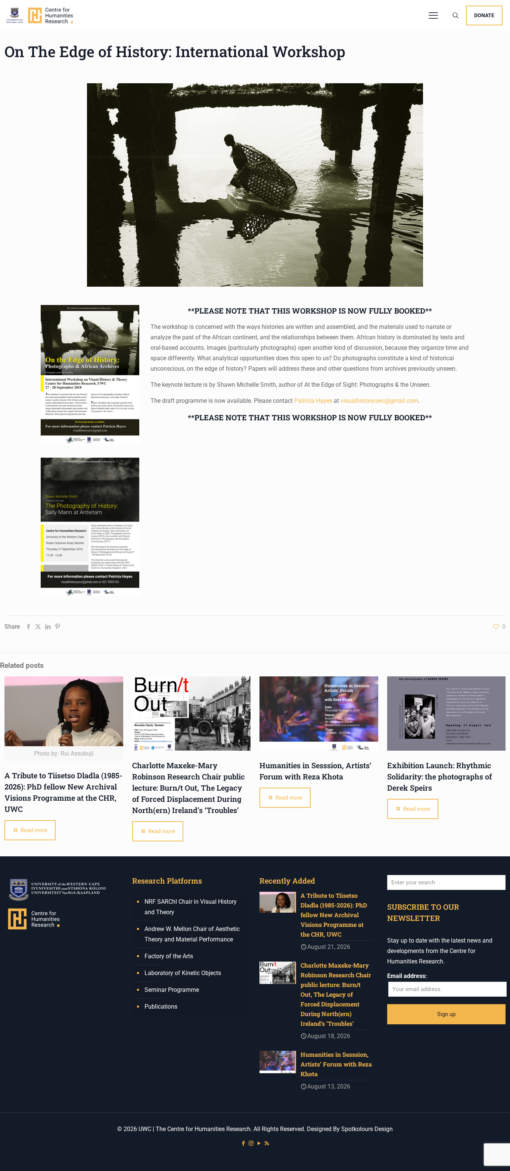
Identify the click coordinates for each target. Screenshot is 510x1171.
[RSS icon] (267, 1143)
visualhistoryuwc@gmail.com (379, 400)
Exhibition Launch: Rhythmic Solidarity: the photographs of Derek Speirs (439, 776)
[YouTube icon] (259, 1143)
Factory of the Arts (168, 956)
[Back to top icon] (474, 1156)
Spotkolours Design (367, 1129)
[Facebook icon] (243, 1143)
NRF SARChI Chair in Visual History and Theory (190, 907)
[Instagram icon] (251, 1143)
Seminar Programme (171, 989)
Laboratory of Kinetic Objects (182, 973)
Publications (160, 1006)
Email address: (407, 976)
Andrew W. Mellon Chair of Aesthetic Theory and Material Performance (192, 934)
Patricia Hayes (313, 400)
